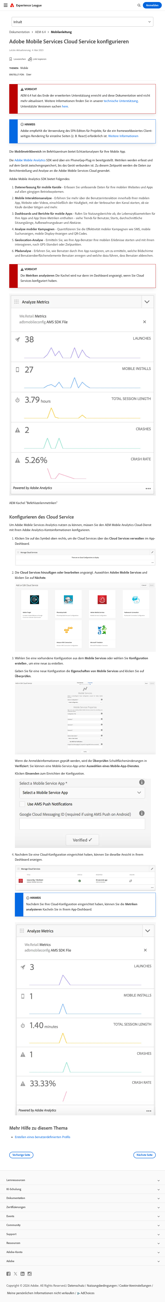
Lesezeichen (20, 58)
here (65, 106)
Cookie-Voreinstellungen (135, 1285)
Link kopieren (39, 58)
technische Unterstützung (121, 101)
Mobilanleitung (61, 32)
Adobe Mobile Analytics (29, 160)
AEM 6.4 (40, 32)
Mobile (24, 68)
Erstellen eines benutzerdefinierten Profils (42, 1137)
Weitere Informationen (123, 136)
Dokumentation (19, 32)
